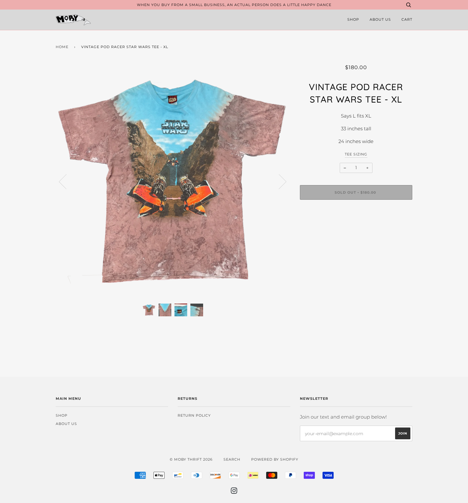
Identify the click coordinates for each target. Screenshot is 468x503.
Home (62, 47)
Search (231, 459)
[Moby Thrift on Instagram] (234, 492)
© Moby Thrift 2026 (191, 459)
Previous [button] (66, 181)
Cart (406, 19)
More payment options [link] (356, 226)
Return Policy (194, 415)
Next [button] (278, 181)
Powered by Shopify (274, 459)
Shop (353, 19)
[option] (173, 181)
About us (380, 19)
